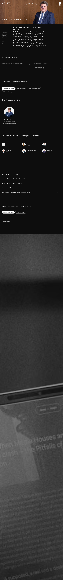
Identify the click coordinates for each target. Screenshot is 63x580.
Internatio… (34, 3)
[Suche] (60, 8)
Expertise (28, 3)
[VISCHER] (6, 3)
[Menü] (60, 3)
